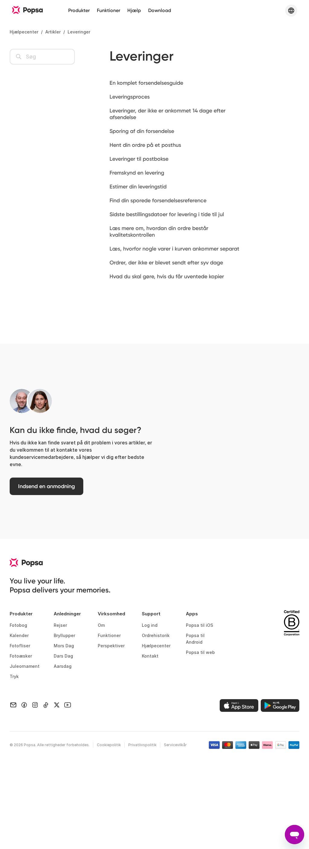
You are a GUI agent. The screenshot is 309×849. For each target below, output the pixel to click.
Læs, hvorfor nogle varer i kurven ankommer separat (174, 248)
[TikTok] (45, 704)
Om (101, 625)
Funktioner (108, 10)
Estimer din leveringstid (138, 186)
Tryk (14, 676)
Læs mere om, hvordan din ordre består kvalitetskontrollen (159, 231)
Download (159, 10)
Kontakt (150, 655)
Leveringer (79, 31)
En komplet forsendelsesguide (146, 83)
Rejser (60, 625)
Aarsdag (63, 666)
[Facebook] (24, 704)
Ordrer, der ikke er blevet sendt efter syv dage (166, 262)
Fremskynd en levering (137, 172)
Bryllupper (64, 635)
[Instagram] (35, 704)
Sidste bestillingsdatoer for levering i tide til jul (167, 214)
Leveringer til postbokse (139, 159)
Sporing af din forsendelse (142, 131)
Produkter (79, 10)
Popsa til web (200, 652)
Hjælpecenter (24, 31)
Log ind (150, 625)
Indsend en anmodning (46, 486)
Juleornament (25, 666)
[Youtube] (67, 704)
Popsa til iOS (199, 625)
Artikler (53, 31)
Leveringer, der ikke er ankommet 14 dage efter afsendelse (167, 114)
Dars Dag (63, 655)
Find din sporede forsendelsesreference (158, 200)
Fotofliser (20, 645)
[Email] (13, 704)
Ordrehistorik (156, 635)
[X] (56, 704)
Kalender (19, 635)
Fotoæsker (21, 655)
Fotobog (18, 625)
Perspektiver (111, 645)
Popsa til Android (195, 639)
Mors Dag (64, 645)
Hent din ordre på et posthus (145, 145)
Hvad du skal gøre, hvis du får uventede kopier (167, 276)
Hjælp (134, 10)
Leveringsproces (130, 96)
